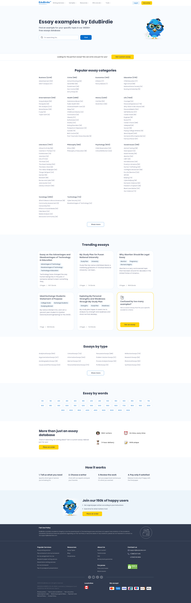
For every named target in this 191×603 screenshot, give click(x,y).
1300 (91, 406)
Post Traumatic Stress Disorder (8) (79, 136)
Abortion (123, 261)
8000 (120, 410)
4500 (95, 410)
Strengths (84, 306)
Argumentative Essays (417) (48, 357)
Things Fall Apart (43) (46, 172)
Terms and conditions (55, 592)
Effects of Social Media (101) (48, 209)
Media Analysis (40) (46, 214)
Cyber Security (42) (74, 200)
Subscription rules (43, 594)
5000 (103, 410)
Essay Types (71, 550)
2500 (63, 410)
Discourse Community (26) (48, 217)
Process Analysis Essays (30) (106, 361)
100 (42, 401)
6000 (112, 410)
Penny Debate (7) (102, 84)
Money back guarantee (104, 559)
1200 (83, 406)
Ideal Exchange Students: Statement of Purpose (53, 297)
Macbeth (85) (43, 178)
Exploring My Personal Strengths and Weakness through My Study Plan (92, 299)
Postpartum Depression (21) (77, 128)
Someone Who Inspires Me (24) (134, 136)
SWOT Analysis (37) (45, 84)
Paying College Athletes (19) (133, 131)
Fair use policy (69, 592)
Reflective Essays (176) (133, 354)
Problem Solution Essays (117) (106, 357)
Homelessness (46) (131, 162)
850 (50, 406)
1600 (115, 406)
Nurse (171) (127, 120)
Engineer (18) (128, 117)
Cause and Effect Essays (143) (49, 365)
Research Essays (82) (132, 357)
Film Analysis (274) (45, 107)
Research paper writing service (47, 559)
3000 (71, 410)
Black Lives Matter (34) (132, 188)
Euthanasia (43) (73, 120)
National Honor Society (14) (133, 86)
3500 (79, 410)
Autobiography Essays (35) (48, 361)
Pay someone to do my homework (48, 553)
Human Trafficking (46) (132, 167)
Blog (68, 553)
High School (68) (129, 84)
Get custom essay (123, 57)
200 (58, 401)
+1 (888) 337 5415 (135, 554)
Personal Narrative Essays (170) (78, 365)
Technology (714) (74, 197)
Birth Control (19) (73, 133)
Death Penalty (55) (130, 154)
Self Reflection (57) (130, 112)
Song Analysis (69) (45, 101)
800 (42, 406)
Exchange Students (61, 303)
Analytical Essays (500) (47, 354)
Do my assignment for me (45, 556)
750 (148, 401)
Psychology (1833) (103, 145)
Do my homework (42, 565)
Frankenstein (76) (45, 154)
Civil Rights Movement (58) (133, 170)
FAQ (98, 556)
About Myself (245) (130, 133)
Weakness (105, 306)
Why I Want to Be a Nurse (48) (134, 107)
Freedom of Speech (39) (132, 186)
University (95, 261)
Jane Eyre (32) (44, 156)
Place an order (49, 447)
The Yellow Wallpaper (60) (48, 170)
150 (51, 401)
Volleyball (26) (129, 125)
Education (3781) (130, 77)
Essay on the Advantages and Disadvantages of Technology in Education (55, 257)
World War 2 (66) (101, 104)
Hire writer (146, 3)
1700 (124, 406)
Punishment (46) (73, 86)
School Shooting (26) (74, 81)
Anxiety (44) (71, 123)
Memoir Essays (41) (74, 361)
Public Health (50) (73, 104)
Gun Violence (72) (130, 191)
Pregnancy (133, 261)
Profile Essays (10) (102, 365)
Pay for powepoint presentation (47, 568)
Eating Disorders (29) (74, 125)
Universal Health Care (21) (76, 107)
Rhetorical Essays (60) (132, 361)
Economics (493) (102, 77)
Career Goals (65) (130, 115)
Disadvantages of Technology (51, 267)
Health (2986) (72, 98)
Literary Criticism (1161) (46, 186)
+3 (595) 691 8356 (135, 557)
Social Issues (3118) (131, 145)
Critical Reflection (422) (104, 151)
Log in (136, 3)
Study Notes (71, 556)
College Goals (46, 303)
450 (99, 401)
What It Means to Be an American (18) (52, 200)
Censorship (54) (44, 206)
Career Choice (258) (131, 123)
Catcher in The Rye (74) (47, 151)
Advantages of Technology (50, 264)
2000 (148, 406)
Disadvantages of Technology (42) (79, 203)
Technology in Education (49, 271)
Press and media (102, 568)
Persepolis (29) (44, 104)
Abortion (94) (128, 156)
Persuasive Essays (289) (104, 354)
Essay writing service (43, 550)
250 (67, 401)
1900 (140, 406)
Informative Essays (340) (76, 357)
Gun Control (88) (73, 89)
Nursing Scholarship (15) (132, 89)
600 (124, 401)
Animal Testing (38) (131, 148)
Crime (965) (72, 77)
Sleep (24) (70, 109)
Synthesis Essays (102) (132, 365)
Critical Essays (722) (75, 354)
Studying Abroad (47, 306)
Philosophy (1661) (74, 145)
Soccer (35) (128, 128)
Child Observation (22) (103, 148)
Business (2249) (45, 77)
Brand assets (101, 571)
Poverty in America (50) (132, 164)
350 (83, 401)
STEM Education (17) (131, 81)
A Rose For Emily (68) (46, 148)
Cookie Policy (52, 596)
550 (116, 401)
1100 (75, 406)
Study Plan (84, 261)
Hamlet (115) (43, 175)
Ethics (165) (71, 148)
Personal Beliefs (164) (131, 109)
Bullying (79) (128, 178)
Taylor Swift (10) (44, 115)
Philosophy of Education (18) (77, 151)
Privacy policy (41, 592)
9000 (128, 410)
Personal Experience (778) (133, 104)
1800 (132, 406)
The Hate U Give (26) (46, 167)
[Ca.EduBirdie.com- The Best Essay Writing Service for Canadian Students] (86, 587)
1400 (99, 406)
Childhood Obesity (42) (75, 112)
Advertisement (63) (46, 81)
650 (132, 401)
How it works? (101, 550)
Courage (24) (128, 101)
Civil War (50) (100, 101)
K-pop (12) (42, 112)
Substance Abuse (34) (75, 101)
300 (75, 401)
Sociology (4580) (46, 197)
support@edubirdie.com (138, 550)
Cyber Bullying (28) (130, 180)
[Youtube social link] (93, 577)
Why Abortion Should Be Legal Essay (134, 256)
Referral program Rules (58, 594)
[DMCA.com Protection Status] (133, 567)
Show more (95, 373)
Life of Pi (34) (43, 159)
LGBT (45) (127, 159)
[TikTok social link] (97, 577)
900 (58, 406)
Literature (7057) (46, 145)
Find (86, 37)
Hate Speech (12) (129, 151)
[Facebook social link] (89, 577)
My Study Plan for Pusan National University (92, 256)
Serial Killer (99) (72, 84)
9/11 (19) (126, 175)
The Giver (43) (44, 162)
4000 (87, 410)
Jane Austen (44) (45, 183)
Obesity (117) (71, 117)
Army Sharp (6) (72, 92)
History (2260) (101, 98)
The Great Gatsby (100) (47, 164)
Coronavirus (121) (73, 115)
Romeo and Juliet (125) (47, 180)
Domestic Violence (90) (132, 183)
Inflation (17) (100, 81)
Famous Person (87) (131, 139)
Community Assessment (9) (49, 203)
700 (140, 401)
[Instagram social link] (101, 577)
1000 (67, 406)
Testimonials (101, 553)
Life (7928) (128, 98)
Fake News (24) (44, 211)
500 (107, 401)
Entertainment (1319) (47, 98)
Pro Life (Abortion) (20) (131, 172)
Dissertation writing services (46, 562)
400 (91, 401)
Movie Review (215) (45, 109)
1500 (107, 406)
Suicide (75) (71, 131)
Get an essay (129, 324)
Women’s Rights (126, 265)
